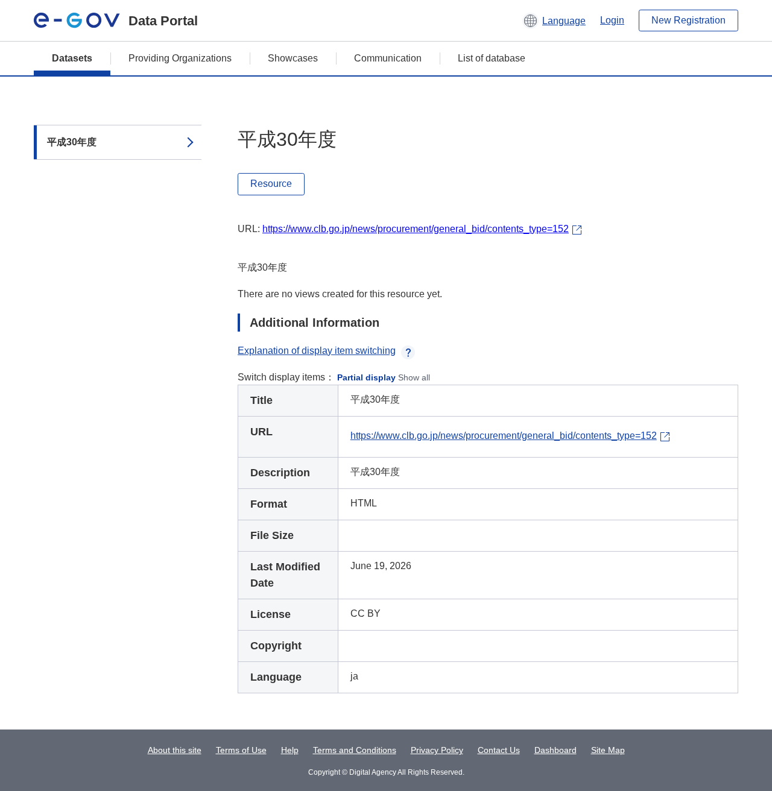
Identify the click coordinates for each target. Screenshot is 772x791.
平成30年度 (71, 142)
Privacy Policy (437, 750)
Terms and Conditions (354, 750)
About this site (174, 750)
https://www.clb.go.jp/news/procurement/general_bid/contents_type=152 (415, 229)
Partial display (366, 377)
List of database (491, 58)
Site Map (608, 750)
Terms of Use (241, 750)
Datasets (72, 58)
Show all (414, 377)
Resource (271, 183)
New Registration (688, 20)
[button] (554, 20)
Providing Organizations (180, 58)
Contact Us (499, 750)
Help (290, 750)
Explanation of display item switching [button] (317, 350)
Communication (388, 58)
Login (612, 20)
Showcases (293, 58)
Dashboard (555, 750)
